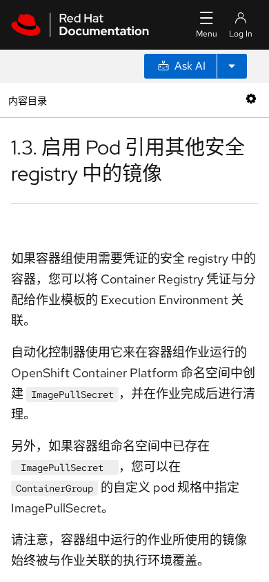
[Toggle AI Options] (232, 66)
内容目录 (27, 99)
